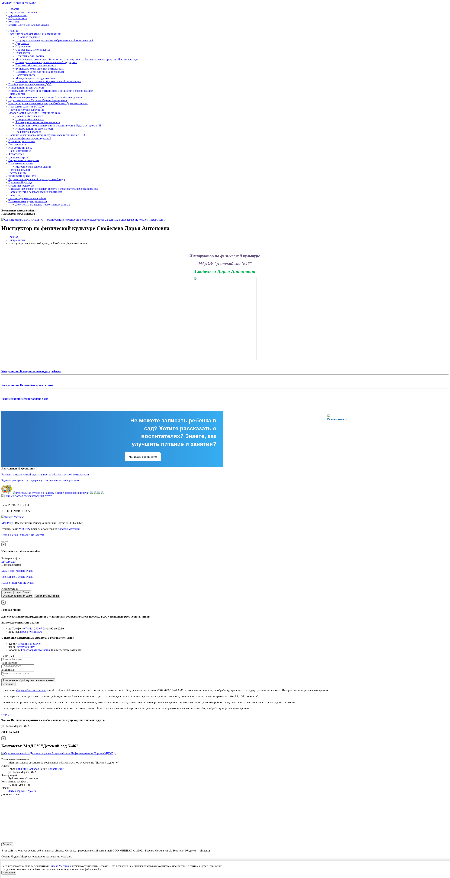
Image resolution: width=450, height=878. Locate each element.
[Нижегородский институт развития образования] (99, 492)
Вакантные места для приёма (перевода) (39, 71)
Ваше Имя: (7, 655)
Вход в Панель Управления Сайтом (22, 534)
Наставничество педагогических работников (35, 191)
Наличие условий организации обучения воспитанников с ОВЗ (46, 134)
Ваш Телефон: (9, 662)
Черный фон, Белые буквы (17, 576)
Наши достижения (19, 150)
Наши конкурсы (18, 157)
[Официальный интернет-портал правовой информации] (7, 492)
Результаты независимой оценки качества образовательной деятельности (45, 474)
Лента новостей (17, 144)
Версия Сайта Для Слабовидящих (28, 24)
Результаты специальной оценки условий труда (36, 179)
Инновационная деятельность (26, 87)
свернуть (6, 714)
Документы (22, 43)
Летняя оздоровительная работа (27, 198)
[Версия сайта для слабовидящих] (2, 541)
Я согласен (9, 872)
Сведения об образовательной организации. (34, 33)
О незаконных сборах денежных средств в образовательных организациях (53, 188)
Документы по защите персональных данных (42, 204)
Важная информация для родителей (29, 138)
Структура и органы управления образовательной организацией (54, 40)
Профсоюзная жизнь (20, 163)
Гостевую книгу (25, 646)
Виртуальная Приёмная (22, 12)
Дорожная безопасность (29, 116)
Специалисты (16, 93)
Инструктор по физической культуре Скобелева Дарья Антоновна (48, 103)
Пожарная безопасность (29, 119)
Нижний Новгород (27, 768)
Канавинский (56, 768)
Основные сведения (27, 36)
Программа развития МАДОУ (26, 106)
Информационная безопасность (34, 128)
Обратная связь (17, 18)
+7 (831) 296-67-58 (35, 628)
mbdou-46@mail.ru (31, 631)
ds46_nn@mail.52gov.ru (22, 790)
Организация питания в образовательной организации (48, 81)
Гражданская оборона (28, 131)
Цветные (7, 592)
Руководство (23, 52)
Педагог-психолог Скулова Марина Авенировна (37, 100)
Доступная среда (25, 74)
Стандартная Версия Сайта (17, 596)
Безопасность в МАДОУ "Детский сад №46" (35, 112)
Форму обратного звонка (35, 649)
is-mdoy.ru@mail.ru (68, 528)
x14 (3, 561)
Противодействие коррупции (26, 109)
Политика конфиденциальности (27, 201)
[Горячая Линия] (2, 600)
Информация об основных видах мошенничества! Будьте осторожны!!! (58, 125)
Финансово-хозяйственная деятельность (39, 68)
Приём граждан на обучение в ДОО (30, 84)
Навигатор (14, 195)
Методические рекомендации (33, 166)
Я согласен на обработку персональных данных (28, 680)
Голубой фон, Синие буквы (17, 582)
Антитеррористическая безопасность (37, 122)
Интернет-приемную (28, 643)
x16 (8, 561)
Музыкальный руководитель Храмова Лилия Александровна (45, 97)
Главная (13, 30)
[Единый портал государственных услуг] (26, 495)
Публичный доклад (20, 182)
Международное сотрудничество (35, 78)
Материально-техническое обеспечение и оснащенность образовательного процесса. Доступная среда (76, 59)
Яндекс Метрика (59, 865)
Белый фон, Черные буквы (17, 570)
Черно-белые (23, 592)
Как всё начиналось (20, 147)
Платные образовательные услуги (35, 65)
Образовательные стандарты (32, 49)
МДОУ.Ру (7, 522)
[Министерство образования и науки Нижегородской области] (102, 492)
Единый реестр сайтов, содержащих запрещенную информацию (40, 480)
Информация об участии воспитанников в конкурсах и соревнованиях (50, 90)
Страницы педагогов (21, 185)
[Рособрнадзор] (51, 492)
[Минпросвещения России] (92, 492)
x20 (13, 561)
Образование (23, 46)
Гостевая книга (17, 15)
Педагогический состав (29, 55)
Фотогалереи (16, 153)
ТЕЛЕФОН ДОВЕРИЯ (22, 176)
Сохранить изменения (47, 596)
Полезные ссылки (19, 169)
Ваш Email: (8, 669)
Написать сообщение (143, 456)
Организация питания (21, 141)
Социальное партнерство (23, 160)
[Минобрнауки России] (95, 492)
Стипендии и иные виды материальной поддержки (46, 62)
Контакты (14, 21)
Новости (13, 8)
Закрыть (7, 844)
